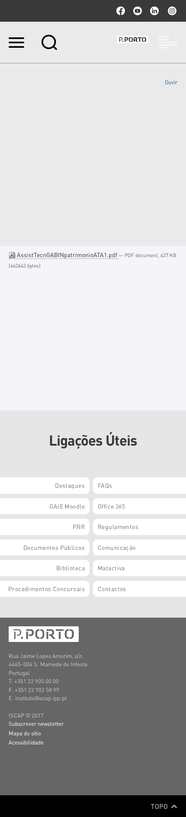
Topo (160, 806)
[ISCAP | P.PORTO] (147, 42)
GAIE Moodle (67, 506)
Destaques (70, 485)
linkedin (154, 11)
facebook (120, 11)
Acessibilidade (26, 742)
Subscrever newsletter (36, 723)
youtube (137, 11)
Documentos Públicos (54, 547)
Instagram (171, 11)
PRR (79, 526)
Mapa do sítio (25, 733)
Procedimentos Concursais (46, 588)
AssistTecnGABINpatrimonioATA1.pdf (67, 254)
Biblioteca (70, 568)
